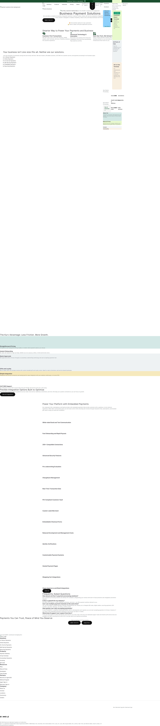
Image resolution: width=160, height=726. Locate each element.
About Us (105, 113)
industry (52, 602)
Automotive (114, 95)
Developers (3, 671)
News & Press (107, 121)
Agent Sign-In (101, 4)
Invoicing (2, 660)
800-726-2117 (89, 1)
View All (47, 590)
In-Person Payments (9, 57)
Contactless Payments (6, 658)
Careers (105, 127)
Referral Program (4, 680)
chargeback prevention (110, 597)
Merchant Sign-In (4, 684)
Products (56, 4)
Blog (1, 666)
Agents (86, 5)
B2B (116, 95)
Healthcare (117, 100)
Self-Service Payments (10, 62)
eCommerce (121, 95)
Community (106, 128)
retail (56, 602)
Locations (2, 693)
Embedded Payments (10, 64)
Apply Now (87, 622)
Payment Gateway (5, 653)
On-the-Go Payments (10, 60)
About (78, 4)
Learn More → (107, 26)
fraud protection (98, 597)
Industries (64, 4)
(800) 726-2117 (74, 622)
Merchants (86, 3)
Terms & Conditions (9, 725)
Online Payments (8, 59)
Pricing (71, 4)
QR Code (2, 662)
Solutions (49, 4)
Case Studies (3, 673)
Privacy (2, 725)
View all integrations (7, 394)
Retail (116, 107)
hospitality (61, 602)
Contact (2, 690)
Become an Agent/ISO (6, 677)
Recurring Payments (9, 66)
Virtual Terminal (4, 656)
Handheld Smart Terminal (117, 17)
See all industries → (107, 108)
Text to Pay (115, 3)
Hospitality (121, 100)
